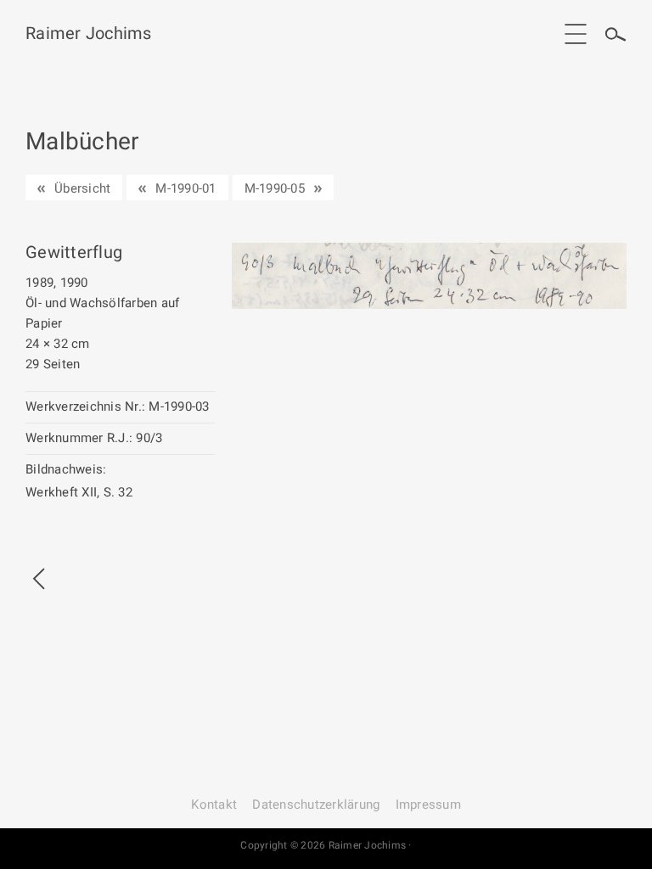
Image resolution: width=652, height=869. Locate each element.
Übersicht (82, 188)
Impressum (428, 804)
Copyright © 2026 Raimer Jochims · (325, 845)
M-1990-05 (274, 188)
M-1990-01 (185, 188)
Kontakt (214, 804)
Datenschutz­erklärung (315, 804)
